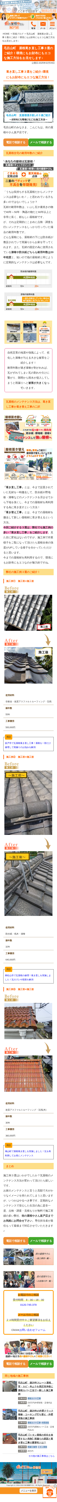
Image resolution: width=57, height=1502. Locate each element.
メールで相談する (41, 142)
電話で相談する (16, 142)
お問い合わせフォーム (32, 1329)
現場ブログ (18, 33)
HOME (6, 33)
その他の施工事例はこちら (41, 1456)
